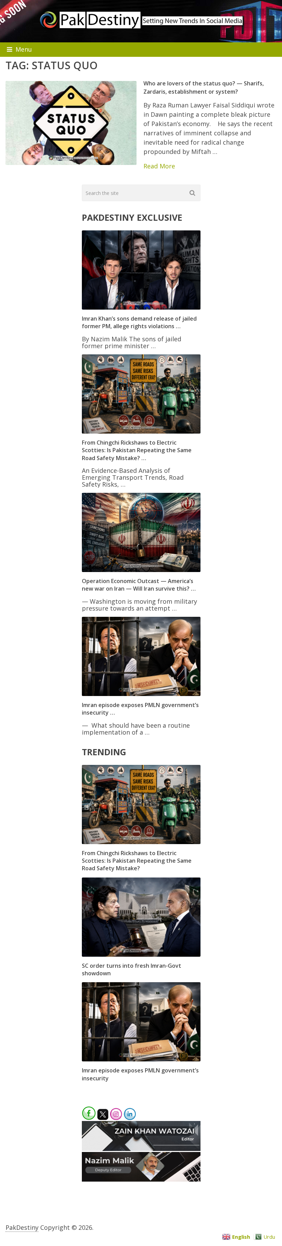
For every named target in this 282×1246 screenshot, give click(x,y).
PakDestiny (22, 1227)
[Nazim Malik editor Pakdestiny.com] (141, 1179)
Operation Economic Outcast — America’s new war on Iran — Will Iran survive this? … (139, 584)
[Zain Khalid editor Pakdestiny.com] (141, 1148)
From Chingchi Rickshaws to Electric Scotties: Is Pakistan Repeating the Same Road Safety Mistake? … (137, 450)
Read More (159, 166)
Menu (23, 49)
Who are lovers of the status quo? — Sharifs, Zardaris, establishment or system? (203, 87)
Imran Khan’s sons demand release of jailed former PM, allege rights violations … (139, 322)
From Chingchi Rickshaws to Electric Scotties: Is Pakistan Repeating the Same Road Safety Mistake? (137, 860)
